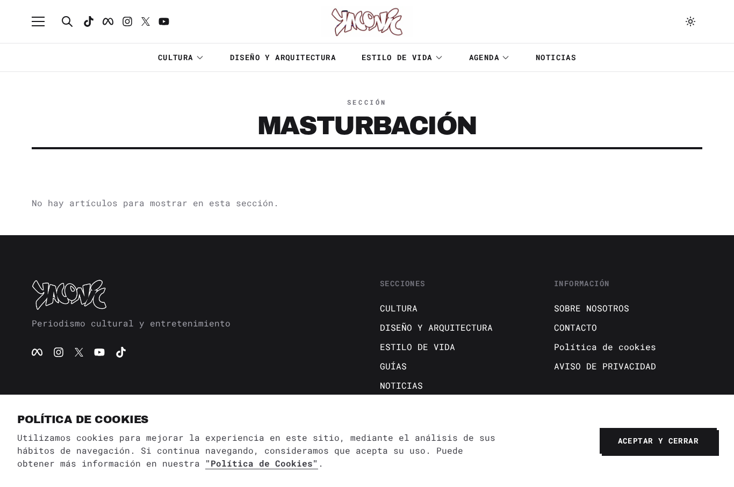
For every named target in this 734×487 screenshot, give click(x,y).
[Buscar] (67, 21)
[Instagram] (127, 21)
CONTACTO (575, 327)
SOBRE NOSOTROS (591, 308)
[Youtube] (164, 21)
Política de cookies (605, 346)
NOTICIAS (556, 57)
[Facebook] (108, 21)
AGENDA (484, 57)
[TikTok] (88, 21)
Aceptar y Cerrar (658, 440)
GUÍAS (393, 366)
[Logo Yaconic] (367, 21)
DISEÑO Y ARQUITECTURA (283, 57)
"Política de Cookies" (261, 463)
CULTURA (175, 57)
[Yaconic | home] (193, 294)
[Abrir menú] (43, 21)
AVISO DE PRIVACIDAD (605, 366)
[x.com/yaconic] (145, 21)
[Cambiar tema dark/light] (690, 21)
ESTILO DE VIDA (397, 57)
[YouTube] (99, 352)
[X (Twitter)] (79, 352)
